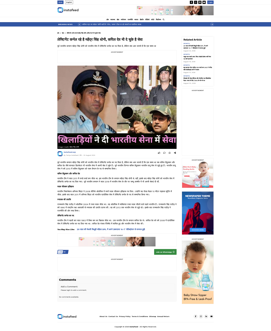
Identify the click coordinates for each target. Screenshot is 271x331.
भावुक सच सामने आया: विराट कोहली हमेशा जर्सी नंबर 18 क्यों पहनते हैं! (197, 58)
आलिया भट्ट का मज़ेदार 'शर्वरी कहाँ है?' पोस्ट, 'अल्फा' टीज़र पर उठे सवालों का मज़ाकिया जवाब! (111, 24)
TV (62, 252)
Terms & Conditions (140, 316)
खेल (118, 20)
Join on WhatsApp (164, 252)
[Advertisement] (116, 58)
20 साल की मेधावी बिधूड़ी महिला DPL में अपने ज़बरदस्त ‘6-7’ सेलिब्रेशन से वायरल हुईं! (111, 229)
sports (186, 43)
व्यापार (136, 20)
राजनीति (130, 20)
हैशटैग (142, 20)
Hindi (60, 2)
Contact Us (113, 316)
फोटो (152, 20)
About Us (103, 316)
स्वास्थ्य (112, 20)
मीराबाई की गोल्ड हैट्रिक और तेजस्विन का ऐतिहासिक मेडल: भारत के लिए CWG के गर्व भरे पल (197, 79)
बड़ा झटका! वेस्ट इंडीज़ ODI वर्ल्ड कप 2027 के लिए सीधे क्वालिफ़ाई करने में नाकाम (197, 69)
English (69, 2)
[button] (163, 19)
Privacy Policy (125, 316)
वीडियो (147, 20)
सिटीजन (158, 20)
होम (108, 20)
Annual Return (163, 316)
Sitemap (152, 316)
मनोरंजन (123, 20)
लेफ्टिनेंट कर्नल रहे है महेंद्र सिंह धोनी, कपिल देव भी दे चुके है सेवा (84, 33)
